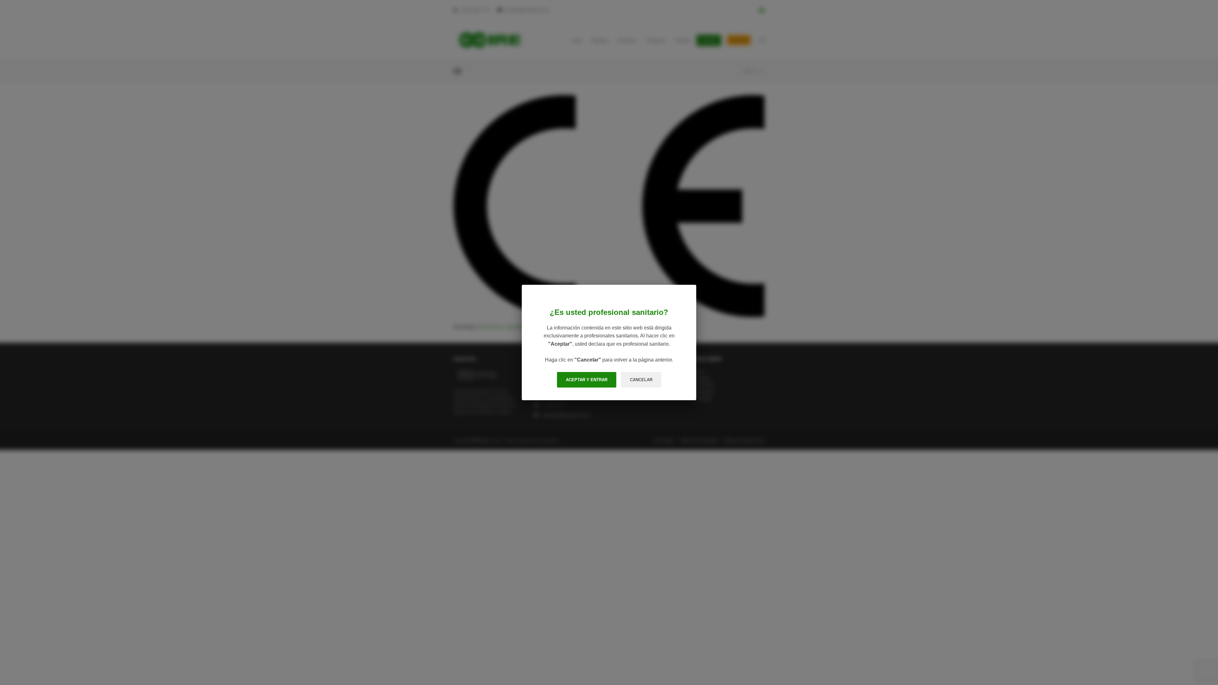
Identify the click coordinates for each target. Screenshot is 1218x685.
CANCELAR (641, 379)
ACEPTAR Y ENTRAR (586, 379)
